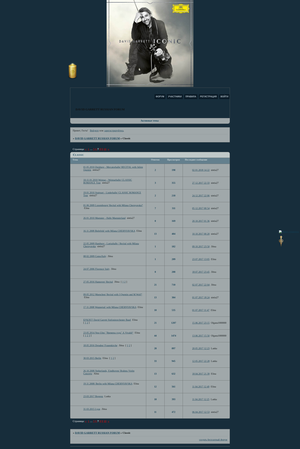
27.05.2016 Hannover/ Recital (98, 282)
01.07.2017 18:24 (201, 297)
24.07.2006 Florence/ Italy (96, 269)
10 (105, 149)
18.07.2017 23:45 (201, 272)
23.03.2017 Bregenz (93, 396)
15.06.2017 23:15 (201, 323)
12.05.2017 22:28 (201, 361)
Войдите (94, 130)
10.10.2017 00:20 (201, 234)
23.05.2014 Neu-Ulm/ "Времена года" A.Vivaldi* (108, 332)
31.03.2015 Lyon (91, 409)
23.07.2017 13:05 (201, 259)
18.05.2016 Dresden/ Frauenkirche (100, 345)
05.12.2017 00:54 (201, 208)
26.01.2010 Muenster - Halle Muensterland (104, 218)
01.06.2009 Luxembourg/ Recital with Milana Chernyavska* (113, 205)
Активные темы (150, 120)
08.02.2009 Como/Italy (94, 256)
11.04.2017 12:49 (200, 386)
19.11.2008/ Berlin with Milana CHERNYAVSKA (107, 383)
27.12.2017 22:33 (201, 183)
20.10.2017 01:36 (201, 221)
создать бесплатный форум (213, 439)
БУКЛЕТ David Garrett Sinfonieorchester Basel (107, 320)
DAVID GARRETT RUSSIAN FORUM (97, 138)
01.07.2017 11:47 (200, 310)
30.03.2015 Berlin (92, 358)
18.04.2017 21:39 (201, 374)
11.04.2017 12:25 (200, 399)
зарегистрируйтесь (114, 130)
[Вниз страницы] (281, 245)
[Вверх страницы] (289, 231)
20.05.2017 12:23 (201, 348)
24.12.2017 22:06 (201, 195)
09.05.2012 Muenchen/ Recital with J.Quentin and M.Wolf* (112, 294)
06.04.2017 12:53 (201, 412)
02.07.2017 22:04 (201, 285)
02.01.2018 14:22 (201, 170)
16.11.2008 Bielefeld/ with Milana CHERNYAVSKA (109, 231)
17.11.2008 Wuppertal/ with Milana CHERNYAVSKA (109, 307)
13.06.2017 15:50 (201, 335)
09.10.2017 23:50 (201, 246)
